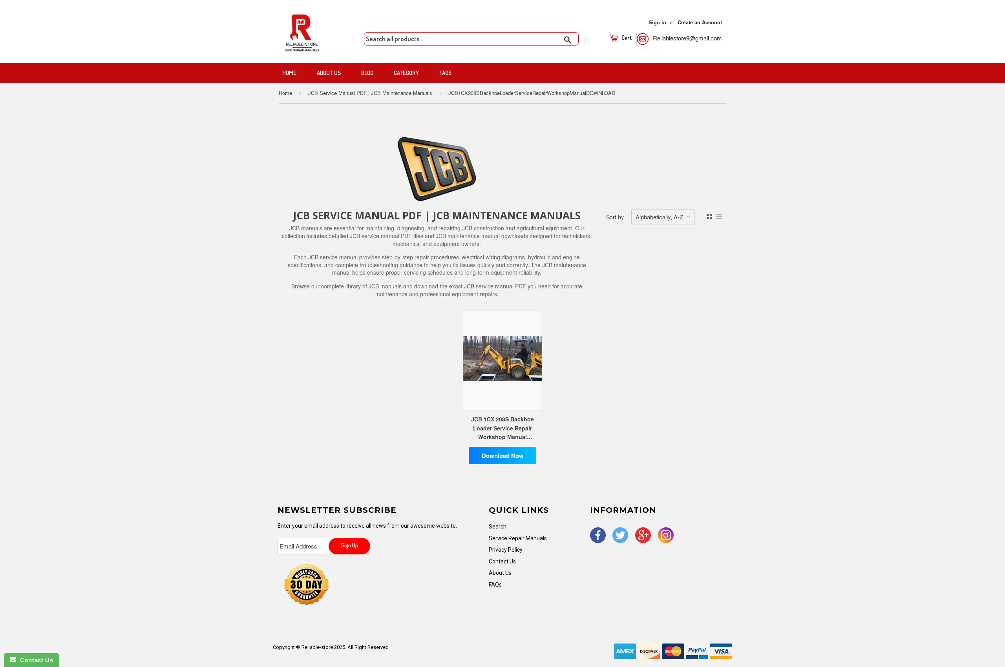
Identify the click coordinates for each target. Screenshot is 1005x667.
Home (289, 73)
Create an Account (700, 22)
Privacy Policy (506, 550)
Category (406, 73)
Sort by (615, 217)
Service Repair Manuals (518, 538)
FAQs (445, 73)
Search (497, 526)
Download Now (503, 455)
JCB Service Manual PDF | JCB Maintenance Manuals (370, 93)
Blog (367, 73)
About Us (329, 73)
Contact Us (502, 561)
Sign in (657, 22)
